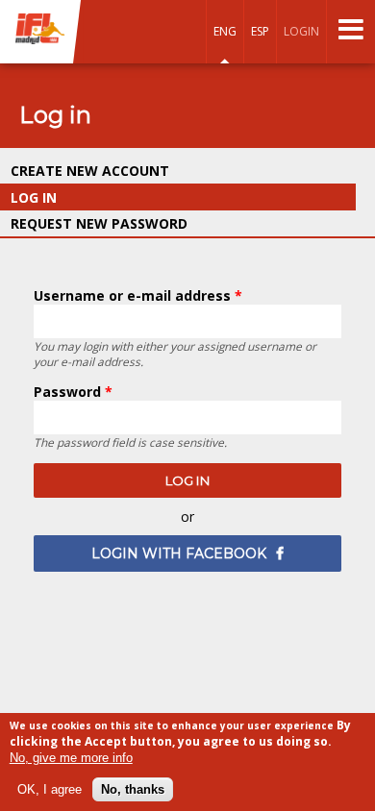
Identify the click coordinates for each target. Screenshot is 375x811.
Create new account (90, 170)
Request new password (99, 223)
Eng (225, 31)
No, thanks (132, 789)
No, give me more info (71, 757)
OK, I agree (49, 789)
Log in (79, 197)
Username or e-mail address (138, 295)
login (301, 31)
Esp (260, 31)
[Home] (41, 30)
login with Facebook (178, 553)
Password (73, 391)
